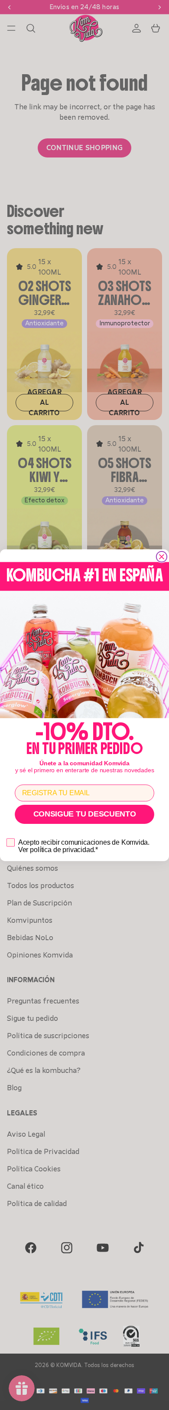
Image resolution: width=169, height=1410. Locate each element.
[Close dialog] (161, 556)
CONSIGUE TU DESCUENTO (84, 814)
